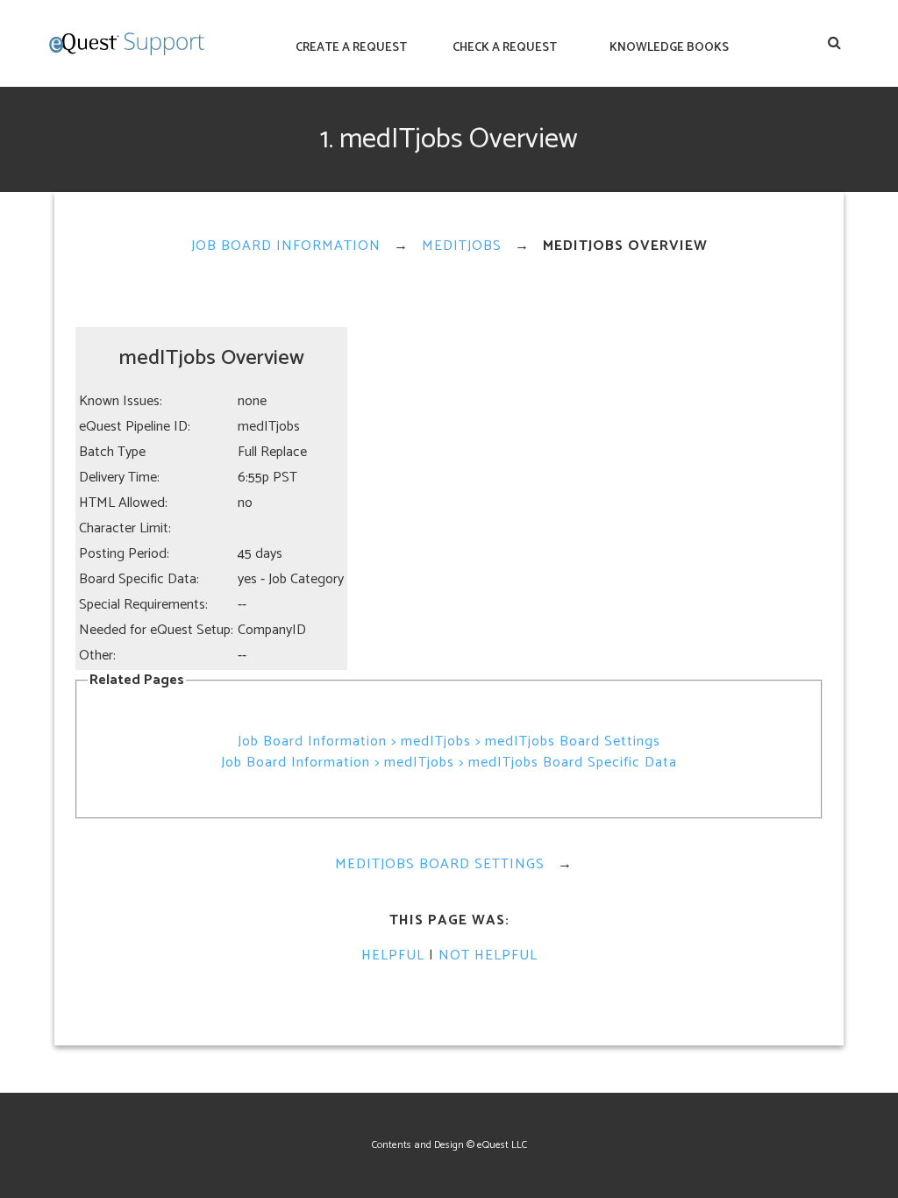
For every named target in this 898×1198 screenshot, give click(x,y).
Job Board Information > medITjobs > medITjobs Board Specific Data (449, 762)
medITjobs (462, 246)
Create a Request (351, 48)
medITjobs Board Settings (440, 864)
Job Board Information (286, 246)
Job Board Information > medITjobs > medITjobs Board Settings (449, 741)
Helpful (392, 955)
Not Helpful (488, 955)
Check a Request (505, 48)
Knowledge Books (669, 48)
